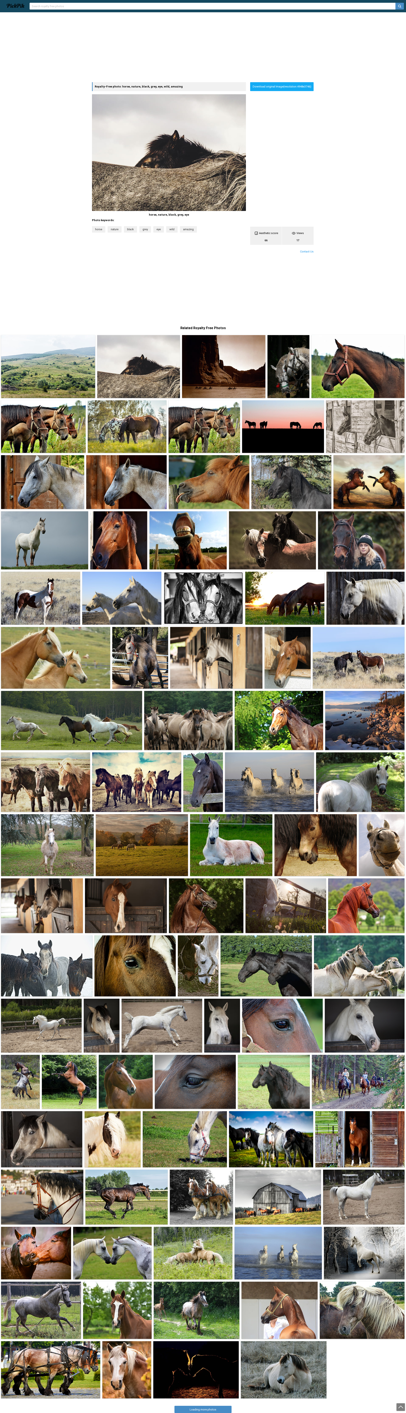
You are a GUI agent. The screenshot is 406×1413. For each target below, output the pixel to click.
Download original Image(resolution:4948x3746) (282, 86)
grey (145, 229)
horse (98, 229)
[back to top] (400, 1407)
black (130, 229)
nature (114, 229)
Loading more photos (203, 1409)
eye (158, 229)
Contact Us (307, 251)
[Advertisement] (203, 47)
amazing (188, 229)
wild (171, 229)
